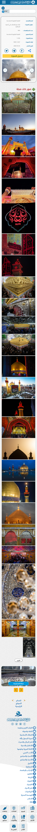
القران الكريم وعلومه (25, 727)
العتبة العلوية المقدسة (13, 20)
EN (3, 8)
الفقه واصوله (27, 731)
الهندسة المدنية (26, 794)
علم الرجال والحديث (25, 741)
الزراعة (30, 777)
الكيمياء (29, 784)
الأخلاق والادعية (26, 745)
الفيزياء (29, 780)
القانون (29, 773)
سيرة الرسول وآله (26, 738)
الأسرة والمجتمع (26, 756)
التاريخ (30, 763)
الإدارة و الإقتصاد (26, 770)
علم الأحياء (28, 787)
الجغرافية (29, 766)
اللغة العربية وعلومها (24, 748)
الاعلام (30, 798)
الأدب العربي (27, 752)
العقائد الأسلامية (26, 734)
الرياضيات (28, 791)
